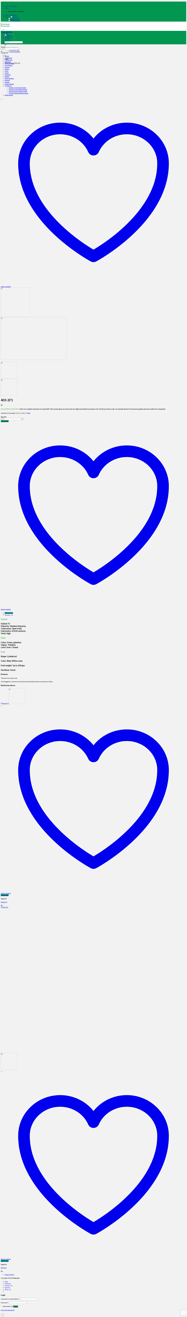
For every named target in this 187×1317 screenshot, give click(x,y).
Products (8, 1283)
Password (4, 1303)
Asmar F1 (4, 902)
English (8, 17)
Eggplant (9, 32)
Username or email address (10, 1299)
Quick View (5, 895)
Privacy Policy (9, 1274)
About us (8, 1289)
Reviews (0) (9, 615)
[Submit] (1, 51)
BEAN (7, 56)
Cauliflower (8, 60)
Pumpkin (8, 75)
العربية (16, 19)
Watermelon (9, 95)
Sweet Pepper (9, 84)
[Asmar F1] (13, 703)
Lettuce (7, 67)
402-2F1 (4, 1268)
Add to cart (5, 421)
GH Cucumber (9, 63)
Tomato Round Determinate (18, 91)
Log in (15, 1306)
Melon (7, 69)
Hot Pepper (9, 65)
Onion (7, 73)
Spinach (7, 80)
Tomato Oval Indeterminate (18, 89)
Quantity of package (8, 413)
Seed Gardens (9, 78)
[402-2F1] (9, 43)
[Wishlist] (1, 1071)
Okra (6, 71)
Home (6, 33)
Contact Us (8, 1285)
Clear (28, 413)
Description (9, 613)
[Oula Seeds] (5, 25)
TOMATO (8, 86)
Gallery (7, 1287)
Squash (7, 82)
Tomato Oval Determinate (17, 88)
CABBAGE (8, 58)
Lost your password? (8, 1310)
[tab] (95, 613)
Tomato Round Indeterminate (18, 93)
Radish (7, 76)
